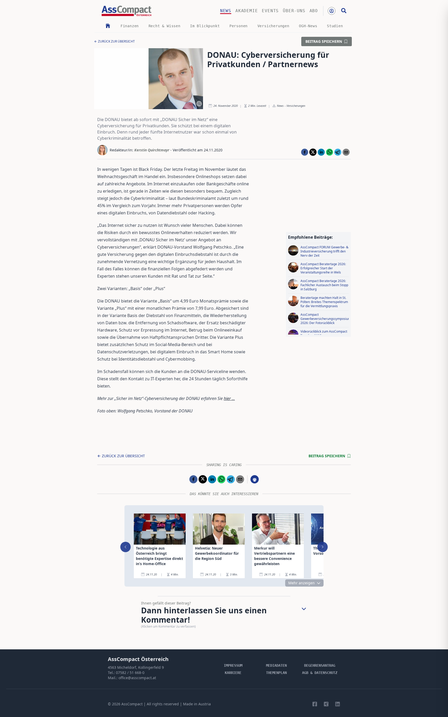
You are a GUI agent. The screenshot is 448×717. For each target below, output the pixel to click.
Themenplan (276, 673)
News (225, 10)
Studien (335, 26)
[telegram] (337, 152)
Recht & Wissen (164, 26)
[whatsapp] (329, 152)
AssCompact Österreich (138, 659)
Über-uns (294, 10)
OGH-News (308, 26)
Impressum (233, 665)
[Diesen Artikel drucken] (254, 479)
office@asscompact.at (137, 677)
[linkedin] (321, 152)
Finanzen (130, 26)
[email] (346, 152)
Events (270, 10)
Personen (238, 26)
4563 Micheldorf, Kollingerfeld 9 (136, 667)
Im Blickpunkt (205, 26)
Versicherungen (273, 26)
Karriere (233, 673)
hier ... (229, 398)
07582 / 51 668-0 (130, 672)
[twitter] (313, 152)
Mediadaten (276, 665)
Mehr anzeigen (301, 582)
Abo (314, 10)
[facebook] (304, 152)
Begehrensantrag (319, 665)
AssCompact (132, 703)
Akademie (246, 10)
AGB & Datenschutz (319, 673)
